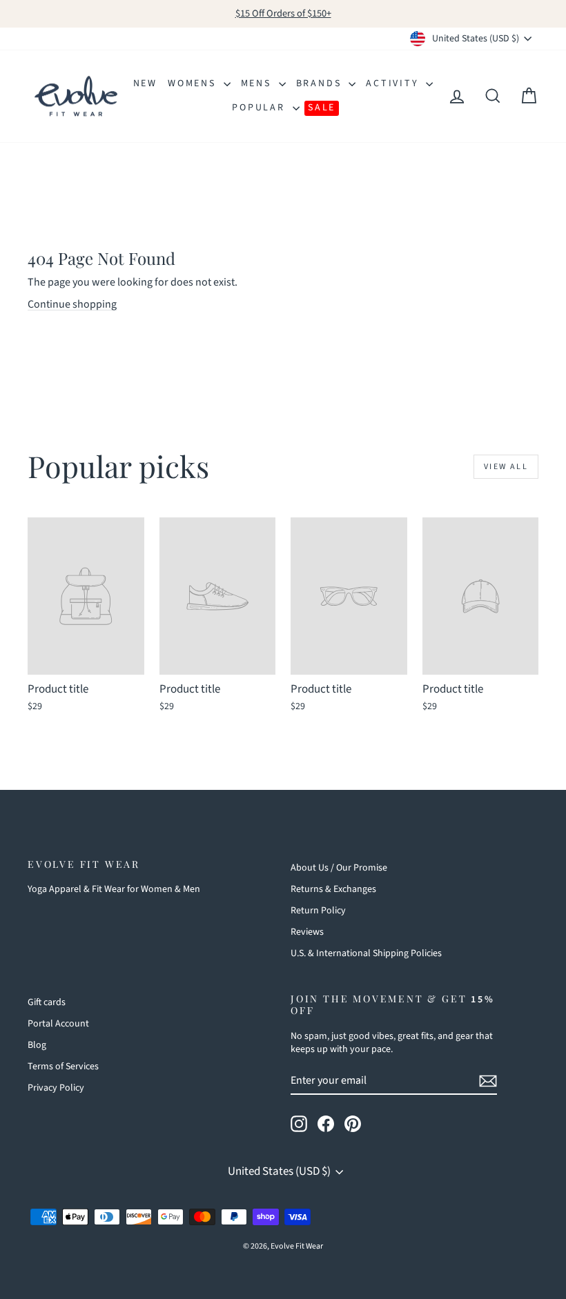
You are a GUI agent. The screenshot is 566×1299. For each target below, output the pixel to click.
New (145, 83)
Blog (37, 1045)
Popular (260, 108)
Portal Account (58, 1024)
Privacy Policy (56, 1088)
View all (506, 467)
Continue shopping (72, 304)
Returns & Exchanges (333, 889)
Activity (394, 83)
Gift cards (47, 1002)
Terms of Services (63, 1066)
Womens (194, 83)
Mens (258, 83)
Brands (321, 83)
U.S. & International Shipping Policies (366, 953)
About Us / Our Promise (339, 868)
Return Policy (318, 911)
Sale (321, 108)
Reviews (307, 932)
